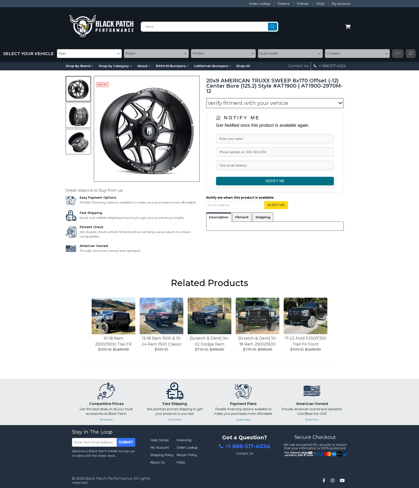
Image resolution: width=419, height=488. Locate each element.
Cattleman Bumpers (211, 66)
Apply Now (243, 419)
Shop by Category (114, 66)
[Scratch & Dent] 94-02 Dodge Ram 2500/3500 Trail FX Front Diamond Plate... (209, 341)
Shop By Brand (78, 66)
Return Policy (187, 455)
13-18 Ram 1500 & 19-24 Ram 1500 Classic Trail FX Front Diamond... (162, 341)
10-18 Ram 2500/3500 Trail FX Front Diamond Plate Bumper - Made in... (113, 341)
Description (218, 217)
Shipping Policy (162, 455)
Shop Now (106, 419)
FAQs (320, 3)
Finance (284, 3)
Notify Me (242, 117)
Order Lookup (259, 3)
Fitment (242, 217)
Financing (184, 440)
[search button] (272, 27)
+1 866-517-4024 (332, 66)
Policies (303, 3)
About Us (157, 462)
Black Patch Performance (108, 478)
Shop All (243, 66)
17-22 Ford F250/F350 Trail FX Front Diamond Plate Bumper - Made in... (305, 341)
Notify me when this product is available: (240, 198)
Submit (126, 442)
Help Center (159, 440)
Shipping (262, 217)
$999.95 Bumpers (171, 66)
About (142, 66)
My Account (341, 3)
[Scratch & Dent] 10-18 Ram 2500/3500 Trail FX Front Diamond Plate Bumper (257, 341)
